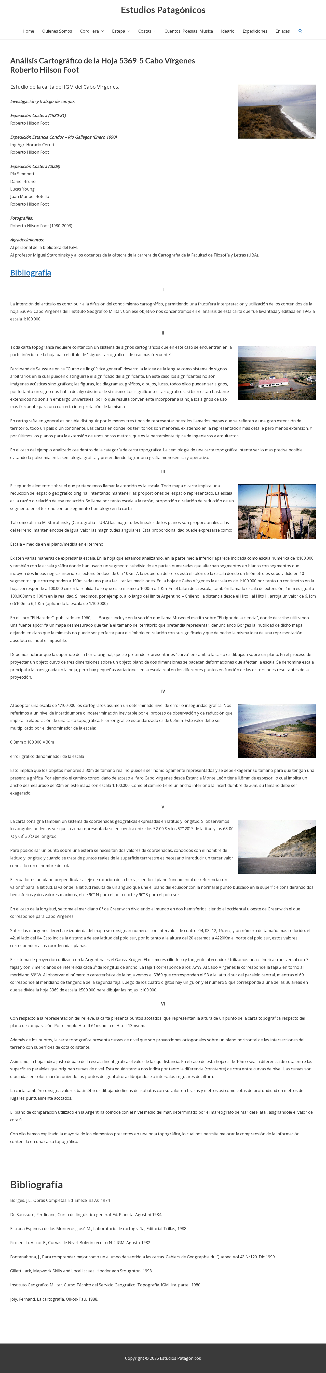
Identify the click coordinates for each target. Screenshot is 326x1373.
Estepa (118, 31)
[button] (300, 31)
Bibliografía (30, 272)
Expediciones (255, 31)
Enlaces (283, 31)
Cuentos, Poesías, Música (189, 31)
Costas (144, 31)
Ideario (228, 31)
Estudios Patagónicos (163, 9)
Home (28, 31)
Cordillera (89, 31)
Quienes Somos (57, 31)
